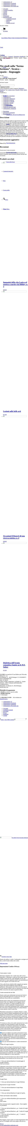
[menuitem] (15, 9)
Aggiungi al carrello (5, 87)
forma (21, 90)
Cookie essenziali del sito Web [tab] (7, 992)
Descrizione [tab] (6, 111)
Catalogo (2, 55)
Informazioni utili (7, 17)
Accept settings (3, 1125)
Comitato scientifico (8, 10)
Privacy (8, 21)
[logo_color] (14, 47)
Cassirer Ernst (11, 90)
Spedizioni (8, 20)
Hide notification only (12, 1125)
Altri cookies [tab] (3, 1101)
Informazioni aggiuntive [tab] (9, 112)
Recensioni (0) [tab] (6, 114)
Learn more (5, 963)
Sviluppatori (6, 16)
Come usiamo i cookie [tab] (5, 973)
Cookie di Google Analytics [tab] (7, 1044)
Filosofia (17, 90)
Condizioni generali (11, 18)
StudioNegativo (4, 699)
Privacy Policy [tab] (3, 1117)
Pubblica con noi (10, 23)
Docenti (5, 14)
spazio (25, 90)
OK (1, 963)
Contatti (5, 11)
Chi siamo (5, 9)
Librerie (5, 13)
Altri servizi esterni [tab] (4, 1064)
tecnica (1, 91)
